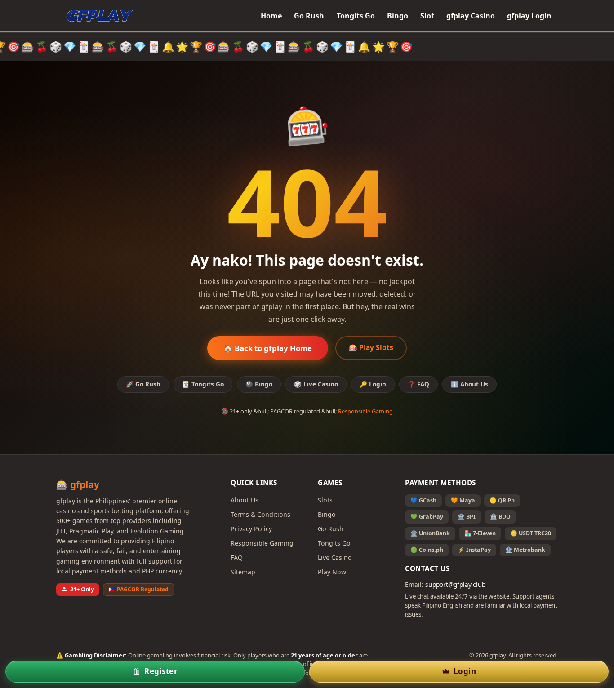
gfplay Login (529, 16)
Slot (427, 16)
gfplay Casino (470, 16)
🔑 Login (373, 384)
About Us (244, 500)
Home (271, 16)
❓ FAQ (418, 384)
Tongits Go (356, 16)
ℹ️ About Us (469, 384)
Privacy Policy (251, 528)
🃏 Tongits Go (203, 384)
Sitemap (243, 572)
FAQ (237, 557)
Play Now (332, 572)
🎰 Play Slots (371, 347)
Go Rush (309, 16)
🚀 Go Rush (143, 384)
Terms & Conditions (260, 514)
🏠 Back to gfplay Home (267, 348)
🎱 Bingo (258, 384)
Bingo (397, 16)
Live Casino (335, 557)
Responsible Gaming (365, 411)
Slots (325, 500)
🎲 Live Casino (316, 384)
